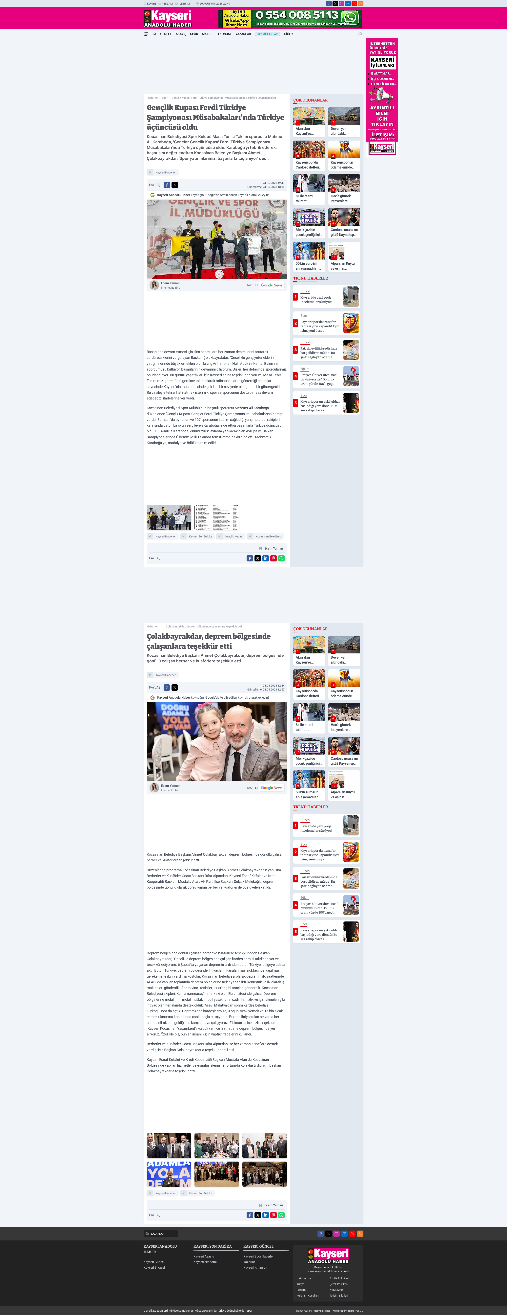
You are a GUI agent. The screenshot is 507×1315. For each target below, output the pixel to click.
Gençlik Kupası (234, 536)
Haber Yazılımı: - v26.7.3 (329, 1310)
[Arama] (360, 33)
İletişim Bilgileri (339, 1295)
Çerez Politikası (339, 1284)
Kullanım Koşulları (307, 1295)
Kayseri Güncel (154, 1262)
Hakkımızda (303, 1278)
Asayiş (181, 34)
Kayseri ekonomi (205, 1262)
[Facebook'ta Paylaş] (167, 185)
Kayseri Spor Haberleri (258, 1256)
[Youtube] (354, 3)
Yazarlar (243, 34)
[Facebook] (329, 3)
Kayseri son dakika (200, 536)
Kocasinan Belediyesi (268, 536)
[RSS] (360, 3)
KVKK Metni (337, 1289)
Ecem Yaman (170, 285)
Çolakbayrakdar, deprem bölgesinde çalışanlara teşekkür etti (204, 626)
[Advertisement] (125, 97)
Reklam (167, 3)
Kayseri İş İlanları (255, 1267)
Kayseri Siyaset (154, 1267)
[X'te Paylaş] (175, 185)
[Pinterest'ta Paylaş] (273, 558)
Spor (194, 34)
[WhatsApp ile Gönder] (281, 558)
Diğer (288, 34)
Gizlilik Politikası (339, 1278)
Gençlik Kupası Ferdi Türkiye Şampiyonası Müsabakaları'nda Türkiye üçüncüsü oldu (224, 97)
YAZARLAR (157, 1233)
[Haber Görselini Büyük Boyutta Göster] (217, 239)
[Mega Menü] (146, 34)
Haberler (152, 97)
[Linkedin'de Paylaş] (265, 558)
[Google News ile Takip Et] (272, 285)
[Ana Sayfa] (154, 34)
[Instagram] (341, 3)
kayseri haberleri (165, 172)
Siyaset (208, 34)
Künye (151, 3)
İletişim (184, 3)
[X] (335, 3)
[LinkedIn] (348, 3)
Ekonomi (225, 34)
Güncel (166, 34)
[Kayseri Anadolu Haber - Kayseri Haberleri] (328, 1256)
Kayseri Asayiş (203, 1256)
